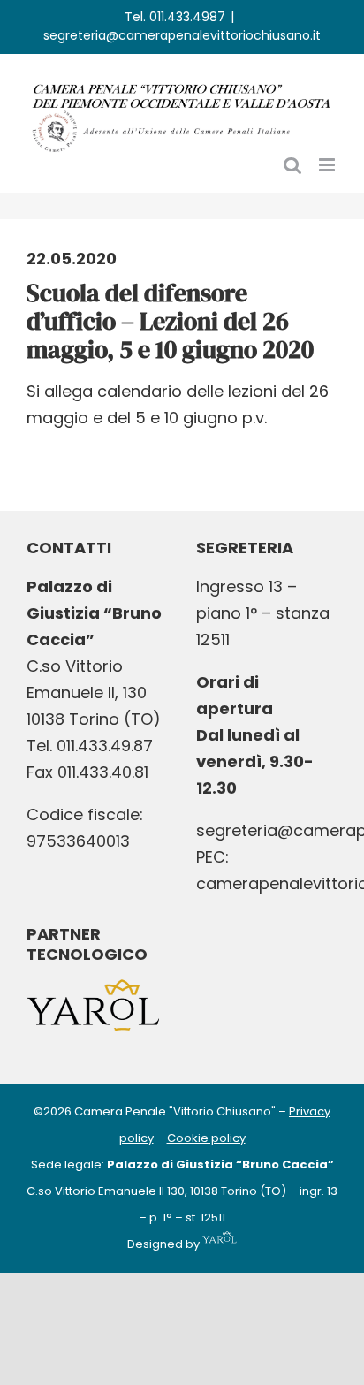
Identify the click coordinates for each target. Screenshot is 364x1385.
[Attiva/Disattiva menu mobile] (328, 165)
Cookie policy (206, 1138)
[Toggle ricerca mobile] (292, 165)
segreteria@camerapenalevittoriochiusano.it (182, 35)
